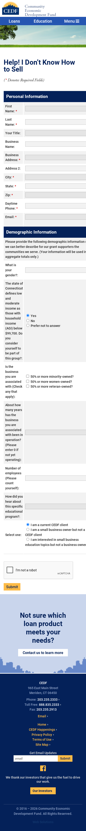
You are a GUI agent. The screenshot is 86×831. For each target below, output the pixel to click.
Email (42, 716)
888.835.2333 (49, 704)
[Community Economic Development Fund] (9, 8)
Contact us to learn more (43, 652)
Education (43, 21)
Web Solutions (43, 822)
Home (42, 724)
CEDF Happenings (42, 729)
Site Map (42, 744)
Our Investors (42, 790)
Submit (65, 758)
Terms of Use (42, 739)
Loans (14, 21)
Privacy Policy (42, 734)
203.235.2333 (47, 699)
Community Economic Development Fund (40, 10)
